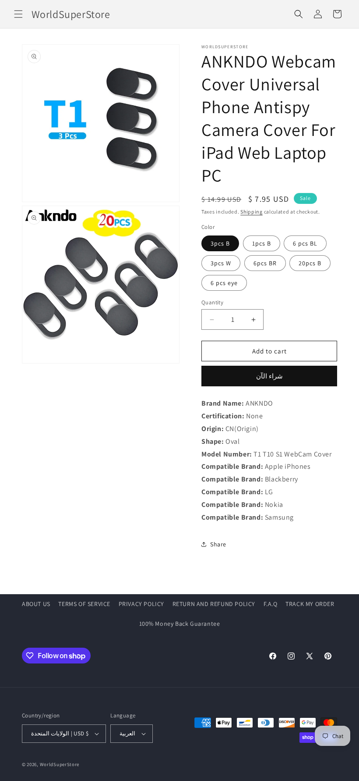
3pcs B (220, 243)
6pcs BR (265, 263)
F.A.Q (271, 604)
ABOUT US (36, 604)
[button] (18, 14)
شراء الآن (269, 376)
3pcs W (221, 263)
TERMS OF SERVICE (84, 604)
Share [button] (218, 544)
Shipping (251, 211)
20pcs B (310, 263)
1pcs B (261, 243)
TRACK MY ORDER (309, 604)
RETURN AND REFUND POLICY (213, 604)
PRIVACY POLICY (141, 604)
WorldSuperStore (60, 764)
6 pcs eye (224, 283)
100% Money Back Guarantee (179, 624)
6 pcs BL (305, 243)
